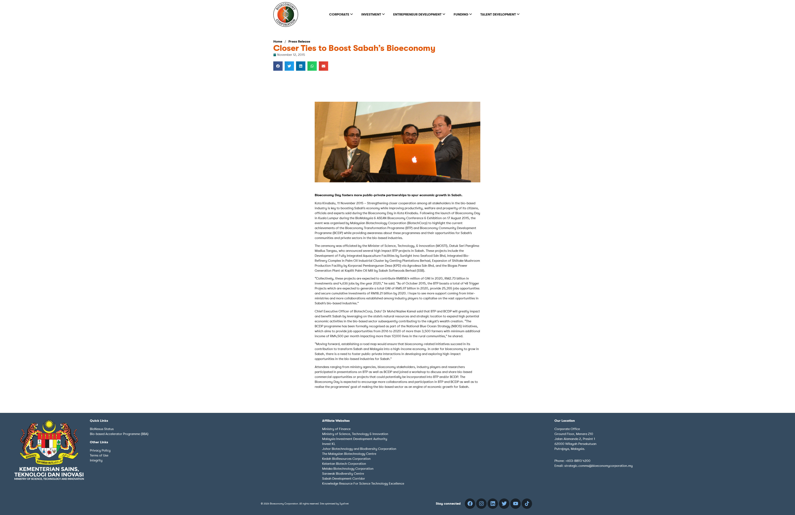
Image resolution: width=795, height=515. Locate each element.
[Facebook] (470, 503)
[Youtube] (515, 503)
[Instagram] (481, 503)
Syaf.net (344, 503)
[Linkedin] (493, 503)
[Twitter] (504, 503)
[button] (278, 66)
